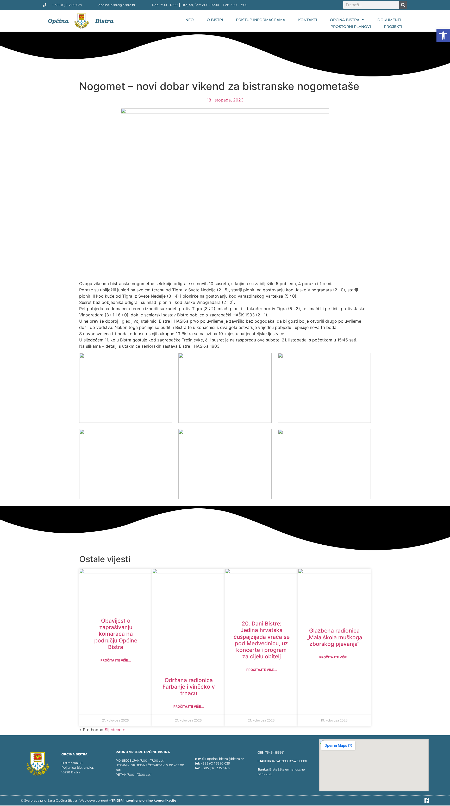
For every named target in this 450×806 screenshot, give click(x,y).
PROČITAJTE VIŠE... (116, 660)
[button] (443, 35)
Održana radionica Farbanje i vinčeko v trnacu (188, 686)
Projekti (393, 26)
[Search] (403, 5)
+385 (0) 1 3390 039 (215, 763)
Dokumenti (389, 19)
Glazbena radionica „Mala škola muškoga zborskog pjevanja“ (334, 637)
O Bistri (215, 19)
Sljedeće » (115, 729)
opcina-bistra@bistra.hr (225, 759)
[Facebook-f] (426, 800)
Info (189, 19)
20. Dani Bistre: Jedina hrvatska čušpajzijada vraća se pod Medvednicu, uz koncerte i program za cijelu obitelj (262, 640)
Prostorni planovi (350, 26)
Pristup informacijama (260, 19)
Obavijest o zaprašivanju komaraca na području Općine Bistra (115, 633)
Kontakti (307, 19)
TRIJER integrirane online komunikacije (143, 800)
